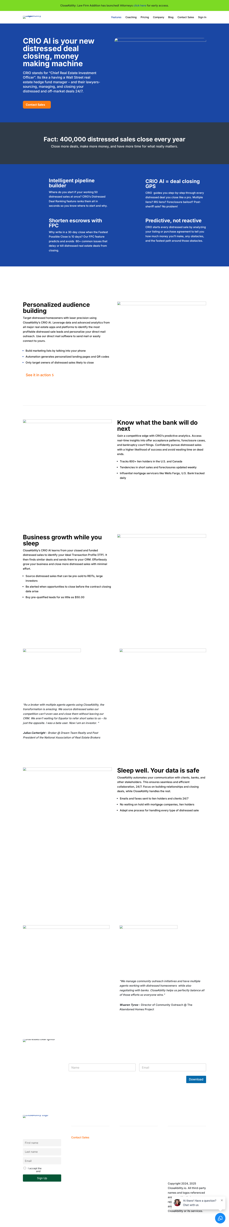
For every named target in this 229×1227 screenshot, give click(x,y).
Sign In (202, 17)
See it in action (38, 375)
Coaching (131, 17)
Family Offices (129, 1188)
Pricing (145, 17)
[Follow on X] (171, 1172)
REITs (123, 1183)
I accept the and (40, 1170)
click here (139, 5)
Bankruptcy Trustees (133, 1160)
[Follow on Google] (178, 1172)
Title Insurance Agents (134, 1169)
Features (116, 17)
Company (158, 17)
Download (196, 1079)
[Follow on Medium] (178, 1159)
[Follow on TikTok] (192, 1172)
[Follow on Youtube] (185, 1172)
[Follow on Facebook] (171, 1159)
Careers (76, 1165)
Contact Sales (185, 17)
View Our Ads (80, 1169)
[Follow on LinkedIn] (192, 1159)
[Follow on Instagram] (185, 1159)
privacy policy (49, 1171)
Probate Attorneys (131, 1165)
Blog (171, 17)
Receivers (126, 1178)
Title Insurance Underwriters (138, 1174)
